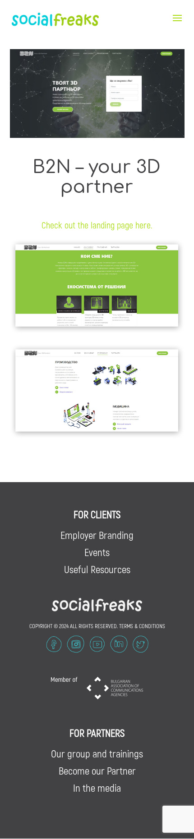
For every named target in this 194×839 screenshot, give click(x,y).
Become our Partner (97, 770)
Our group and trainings (97, 753)
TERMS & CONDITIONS (142, 625)
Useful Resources (97, 569)
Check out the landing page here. (97, 224)
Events (97, 552)
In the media (97, 787)
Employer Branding (97, 535)
